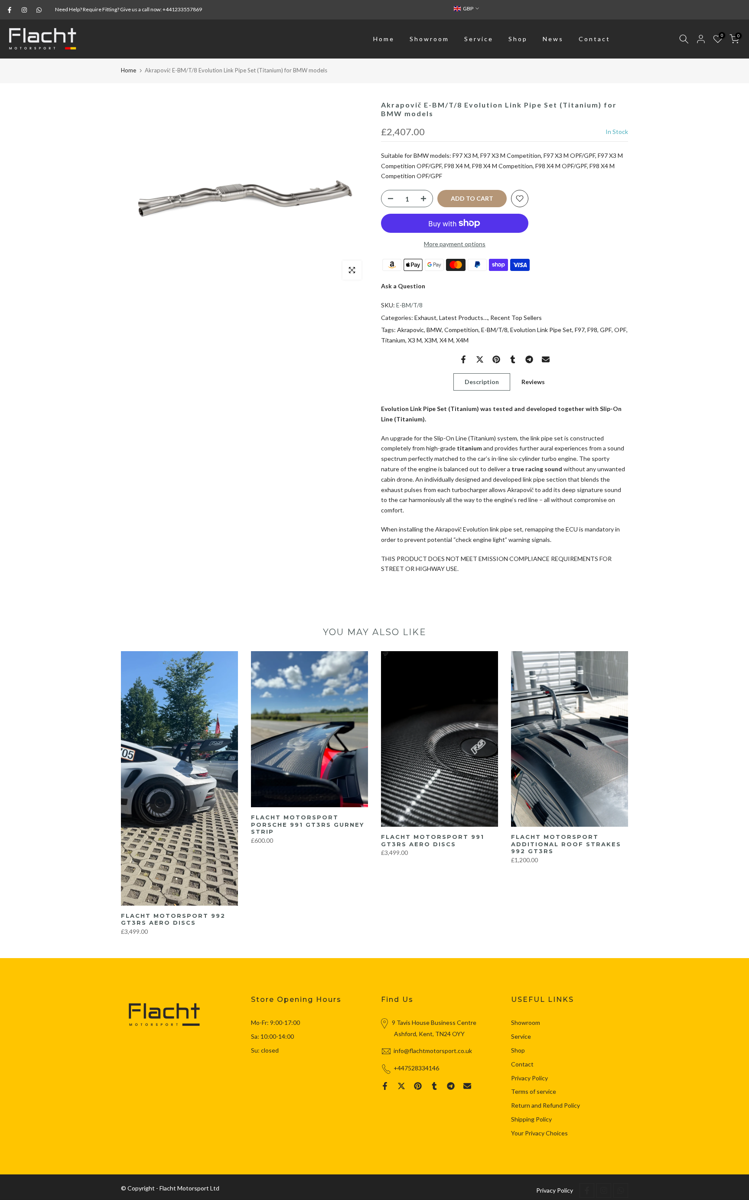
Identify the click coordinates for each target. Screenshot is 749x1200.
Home (383, 38)
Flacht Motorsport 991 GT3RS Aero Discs (432, 840)
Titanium (393, 340)
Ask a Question (403, 286)
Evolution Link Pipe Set (541, 329)
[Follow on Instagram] (24, 10)
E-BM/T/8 (494, 329)
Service (478, 38)
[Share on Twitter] (480, 359)
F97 (580, 329)
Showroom (429, 38)
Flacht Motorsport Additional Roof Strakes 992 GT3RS (566, 843)
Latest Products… (463, 317)
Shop (518, 38)
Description (482, 381)
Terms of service (533, 1091)
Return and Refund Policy (545, 1105)
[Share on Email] (546, 359)
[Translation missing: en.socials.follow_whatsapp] (39, 10)
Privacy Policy (529, 1078)
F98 (592, 329)
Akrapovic (410, 329)
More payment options (454, 244)
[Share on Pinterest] (496, 359)
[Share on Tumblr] (513, 359)
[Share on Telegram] (529, 359)
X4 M (446, 340)
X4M (462, 340)
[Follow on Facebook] (10, 10)
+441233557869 (182, 9)
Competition (461, 329)
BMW (434, 329)
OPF (620, 329)
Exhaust (425, 317)
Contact (594, 38)
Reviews (533, 381)
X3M (430, 340)
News (553, 38)
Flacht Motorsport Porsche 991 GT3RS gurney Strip (307, 824)
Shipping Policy (531, 1119)
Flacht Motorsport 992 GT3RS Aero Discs (173, 919)
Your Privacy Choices (539, 1133)
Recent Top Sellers (516, 317)
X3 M (415, 340)
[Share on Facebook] (463, 359)
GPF (606, 329)
